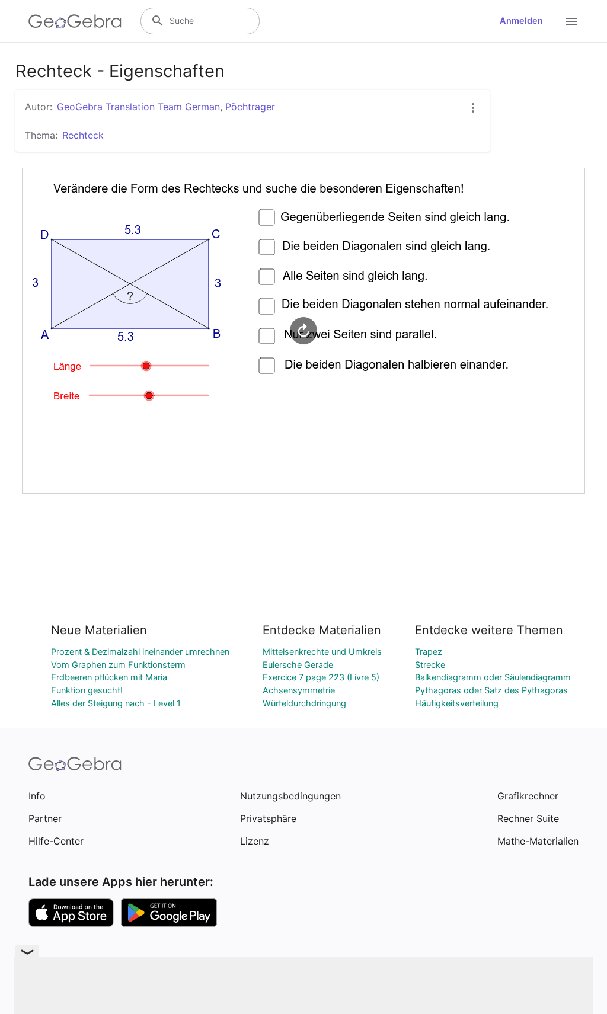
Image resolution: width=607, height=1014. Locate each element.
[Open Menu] (571, 21)
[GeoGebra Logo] (75, 21)
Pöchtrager (250, 107)
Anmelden (521, 20)
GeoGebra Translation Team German (138, 107)
